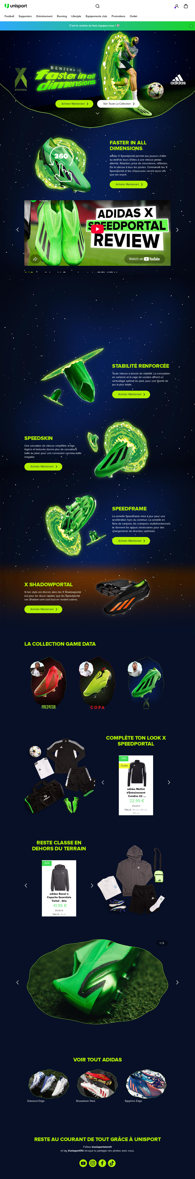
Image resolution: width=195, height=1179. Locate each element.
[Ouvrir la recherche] (97, 6)
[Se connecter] (176, 6)
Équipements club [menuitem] (96, 16)
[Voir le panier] (185, 6)
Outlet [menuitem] (133, 16)
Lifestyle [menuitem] (76, 16)
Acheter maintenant (73, 104)
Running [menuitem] (62, 16)
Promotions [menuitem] (118, 16)
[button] (61, 163)
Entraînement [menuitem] (44, 16)
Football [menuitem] (9, 16)
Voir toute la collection (117, 104)
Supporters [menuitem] (25, 16)
